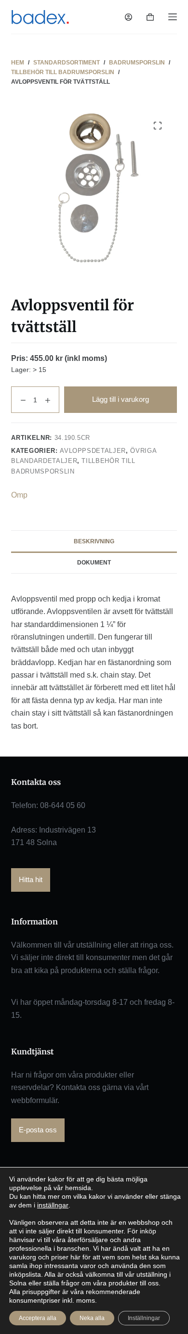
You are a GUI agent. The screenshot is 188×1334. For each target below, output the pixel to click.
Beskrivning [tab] (94, 541)
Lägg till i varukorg (120, 399)
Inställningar (144, 1318)
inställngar (52, 1205)
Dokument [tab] (94, 562)
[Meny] (172, 17)
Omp (19, 495)
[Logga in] (128, 17)
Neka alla (92, 1318)
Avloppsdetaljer (93, 450)
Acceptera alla (37, 1318)
